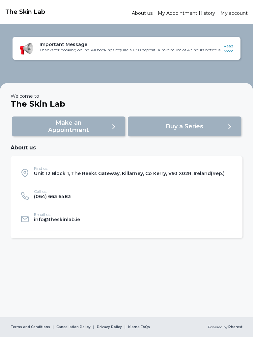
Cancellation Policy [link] (73, 327)
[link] (65, 11)
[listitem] (123, 172)
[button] (126, 48)
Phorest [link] (235, 327)
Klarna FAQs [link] (139, 327)
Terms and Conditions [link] (30, 327)
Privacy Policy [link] (109, 327)
